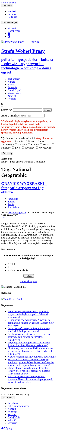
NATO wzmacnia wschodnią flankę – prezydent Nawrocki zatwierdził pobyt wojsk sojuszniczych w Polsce (30, 379)
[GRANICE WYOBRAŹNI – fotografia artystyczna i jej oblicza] (1, 218)
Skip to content (8, 2)
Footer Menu (8, 397)
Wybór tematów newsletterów (16, 138)
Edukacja (12, 87)
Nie (13, 267)
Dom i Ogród (14, 90)
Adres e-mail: (8, 115)
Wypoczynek (14, 93)
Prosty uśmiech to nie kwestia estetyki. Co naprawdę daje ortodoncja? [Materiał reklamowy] (29, 337)
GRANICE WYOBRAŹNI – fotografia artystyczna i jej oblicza (24, 188)
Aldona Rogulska (17, 212)
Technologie (14, 79)
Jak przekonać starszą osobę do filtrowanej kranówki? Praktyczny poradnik (29, 330)
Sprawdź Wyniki (28, 281)
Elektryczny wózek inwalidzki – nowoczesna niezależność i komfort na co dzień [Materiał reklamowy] (30, 351)
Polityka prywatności (18, 406)
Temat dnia (13, 207)
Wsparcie (12, 28)
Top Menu (7, 6)
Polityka (35, 42)
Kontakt (12, 11)
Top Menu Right (10, 22)
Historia (12, 84)
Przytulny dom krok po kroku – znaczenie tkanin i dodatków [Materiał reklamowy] (29, 344)
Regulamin (13, 403)
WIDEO (12, 420)
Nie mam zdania (20, 270)
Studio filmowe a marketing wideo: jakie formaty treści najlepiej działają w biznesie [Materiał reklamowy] (29, 371)
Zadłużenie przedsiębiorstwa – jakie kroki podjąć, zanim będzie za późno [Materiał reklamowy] (28, 314)
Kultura (11, 81)
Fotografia (13, 198)
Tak (13, 264)
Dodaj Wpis (14, 31)
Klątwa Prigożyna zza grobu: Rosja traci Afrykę (32, 356)
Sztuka (11, 204)
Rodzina (12, 98)
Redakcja (12, 17)
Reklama (12, 14)
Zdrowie (12, 96)
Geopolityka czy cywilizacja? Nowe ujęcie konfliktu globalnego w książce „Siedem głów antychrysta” (31, 323)
